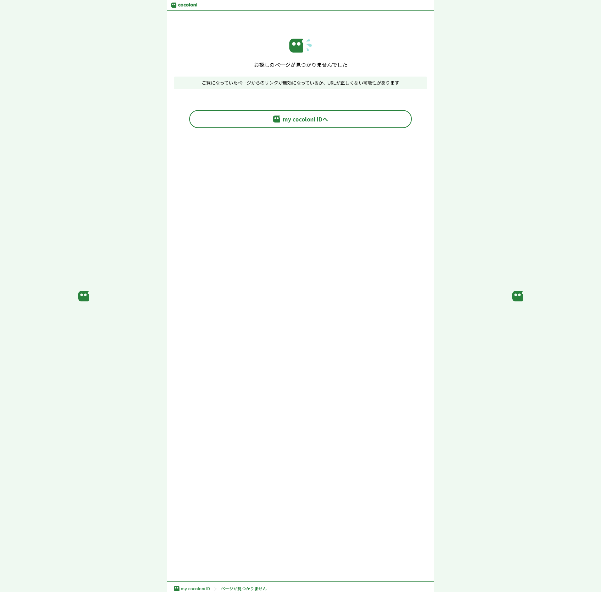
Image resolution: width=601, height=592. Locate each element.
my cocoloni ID (195, 588)
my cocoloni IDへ (305, 119)
